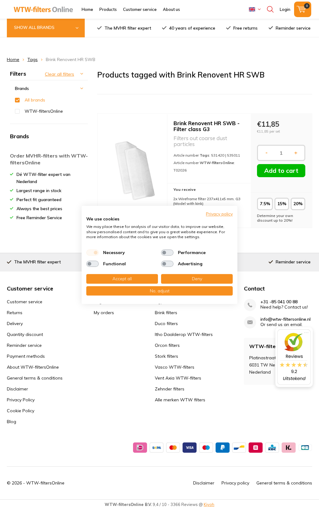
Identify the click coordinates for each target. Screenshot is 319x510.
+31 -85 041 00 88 (279, 302)
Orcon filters (167, 345)
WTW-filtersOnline (44, 111)
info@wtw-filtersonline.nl (285, 319)
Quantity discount (25, 334)
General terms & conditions (35, 378)
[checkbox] (92, 252)
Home (87, 9)
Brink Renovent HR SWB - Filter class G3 (207, 126)
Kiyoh (209, 504)
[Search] (270, 9)
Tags (32, 59)
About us (171, 9)
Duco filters (166, 323)
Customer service (140, 9)
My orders (104, 312)
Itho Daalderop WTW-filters (184, 334)
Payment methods (26, 356)
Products (108, 9)
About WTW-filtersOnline (33, 367)
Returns (14, 312)
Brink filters (166, 312)
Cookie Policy (20, 410)
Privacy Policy (21, 400)
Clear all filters (59, 74)
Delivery (15, 323)
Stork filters (166, 356)
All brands (35, 100)
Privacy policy (235, 483)
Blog (11, 421)
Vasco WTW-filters (174, 367)
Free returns (245, 28)
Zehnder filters (169, 389)
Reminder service (293, 28)
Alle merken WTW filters (180, 400)
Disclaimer (17, 389)
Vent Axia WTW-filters (178, 378)
